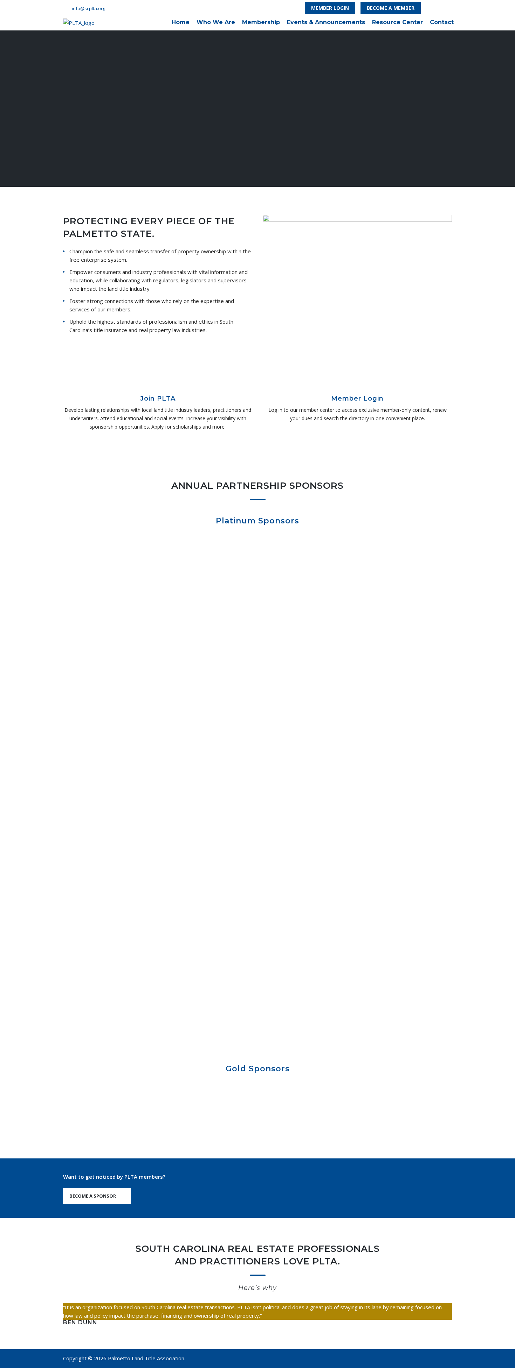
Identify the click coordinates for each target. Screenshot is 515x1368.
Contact (442, 22)
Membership (261, 22)
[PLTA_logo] (79, 22)
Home (181, 22)
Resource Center (397, 22)
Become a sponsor (92, 1196)
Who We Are (216, 22)
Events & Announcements (326, 22)
